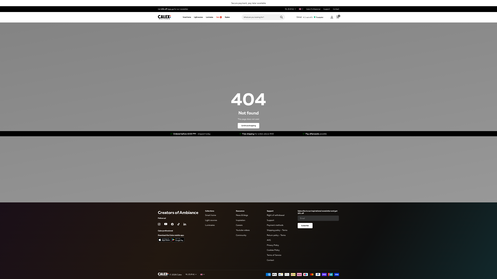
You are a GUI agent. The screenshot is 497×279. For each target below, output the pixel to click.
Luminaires (209, 17)
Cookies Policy (273, 250)
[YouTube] (165, 224)
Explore (227, 17)
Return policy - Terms (276, 235)
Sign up (171, 9)
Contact (270, 260)
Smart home (187, 17)
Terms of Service (274, 255)
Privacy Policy (273, 245)
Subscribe (305, 225)
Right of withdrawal (275, 215)
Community (241, 235)
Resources (240, 211)
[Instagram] (159, 224)
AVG (269, 240)
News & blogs (242, 215)
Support (270, 211)
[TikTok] (178, 224)
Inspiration (240, 220)
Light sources (198, 17)
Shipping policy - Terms (277, 230)
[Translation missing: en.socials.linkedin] (185, 224)
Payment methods (275, 225)
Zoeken (281, 17)
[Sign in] (332, 17)
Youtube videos (243, 230)
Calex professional (165, 231)
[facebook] (172, 224)
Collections (209, 211)
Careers (239, 225)
